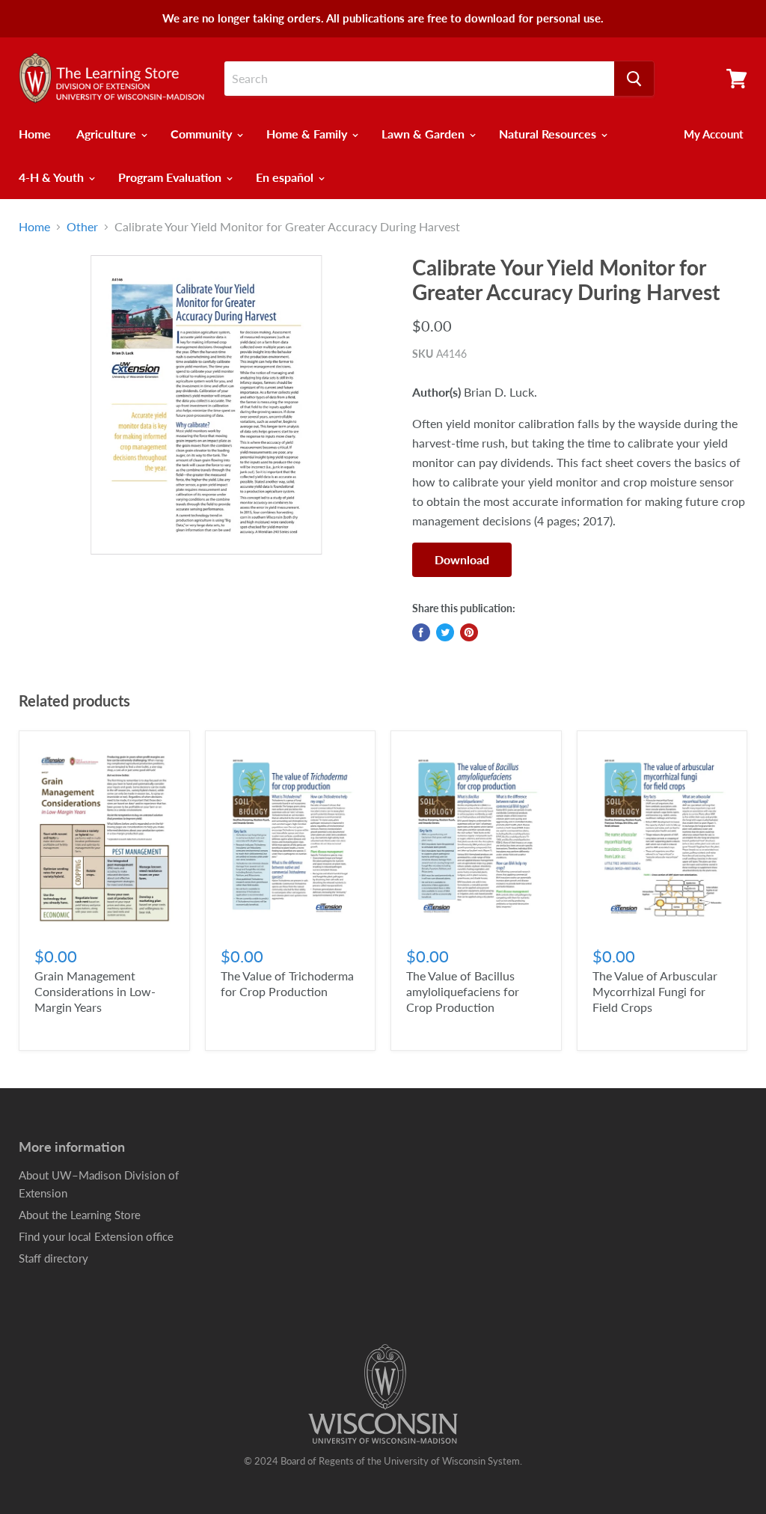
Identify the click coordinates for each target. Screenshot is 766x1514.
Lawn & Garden (425, 133)
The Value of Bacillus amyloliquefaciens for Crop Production (462, 991)
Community (203, 133)
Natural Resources (549, 133)
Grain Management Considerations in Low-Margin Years (95, 991)
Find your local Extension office (96, 1236)
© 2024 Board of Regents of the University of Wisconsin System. (383, 1461)
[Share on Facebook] (421, 632)
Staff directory (53, 1258)
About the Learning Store (80, 1214)
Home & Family (308, 133)
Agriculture (107, 133)
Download (462, 559)
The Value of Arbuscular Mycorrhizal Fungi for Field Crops (654, 991)
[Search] (634, 78)
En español (286, 177)
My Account (714, 134)
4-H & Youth (53, 177)
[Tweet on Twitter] (445, 632)
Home (35, 133)
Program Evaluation (171, 177)
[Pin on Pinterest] (469, 632)
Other (82, 226)
